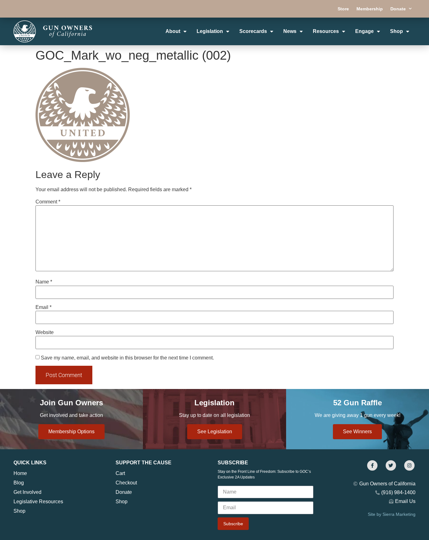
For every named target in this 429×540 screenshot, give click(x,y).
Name (43, 281)
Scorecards (253, 31)
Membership (369, 8)
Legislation (210, 31)
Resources (326, 31)
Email (43, 307)
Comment (47, 201)
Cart (120, 473)
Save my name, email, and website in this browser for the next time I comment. (127, 357)
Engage (364, 31)
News (289, 31)
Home (20, 473)
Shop (396, 31)
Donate (398, 8)
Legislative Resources (38, 501)
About (173, 31)
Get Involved (27, 492)
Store (343, 8)
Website (44, 332)
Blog (19, 482)
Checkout (126, 482)
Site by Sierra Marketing (391, 514)
